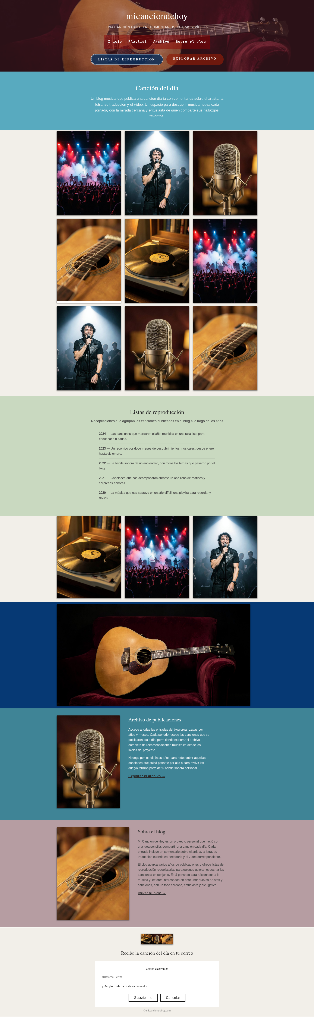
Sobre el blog (191, 42)
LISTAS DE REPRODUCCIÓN (126, 59)
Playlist (137, 42)
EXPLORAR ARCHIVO (195, 58)
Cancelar (173, 997)
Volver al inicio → (152, 893)
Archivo (161, 42)
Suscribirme (143, 997)
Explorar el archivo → (146, 776)
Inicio (115, 42)
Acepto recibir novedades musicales (125, 986)
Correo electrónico (157, 969)
